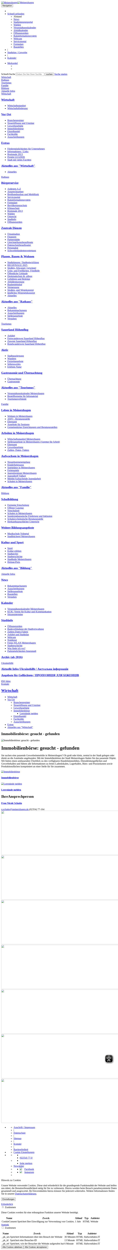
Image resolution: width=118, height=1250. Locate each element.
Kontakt (5, 684)
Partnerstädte (13, 239)
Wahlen (17, 24)
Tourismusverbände (16, 399)
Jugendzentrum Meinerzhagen (22, 473)
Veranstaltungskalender (25, 27)
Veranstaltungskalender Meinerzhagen (25, 393)
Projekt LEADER (16, 157)
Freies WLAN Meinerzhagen (21, 643)
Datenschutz (20, 1133)
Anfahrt (11, 335)
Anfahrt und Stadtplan (18, 634)
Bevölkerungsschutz (17, 205)
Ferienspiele (13, 470)
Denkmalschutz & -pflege (19, 276)
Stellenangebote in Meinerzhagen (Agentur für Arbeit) (33, 441)
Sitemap (17, 1138)
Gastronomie (13, 381)
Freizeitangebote (15, 361)
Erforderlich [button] (7, 1204)
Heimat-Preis (13, 562)
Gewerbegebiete (15, 126)
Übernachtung (14, 379)
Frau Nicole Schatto (11, 803)
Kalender (11, 58)
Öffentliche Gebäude (17, 273)
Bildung (5, 493)
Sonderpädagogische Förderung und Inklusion (29, 516)
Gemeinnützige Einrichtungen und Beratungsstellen (32, 427)
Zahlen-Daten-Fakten (17, 631)
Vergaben (12, 318)
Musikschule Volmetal (18, 533)
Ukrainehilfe (7, 663)
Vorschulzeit (13, 510)
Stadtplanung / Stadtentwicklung (23, 262)
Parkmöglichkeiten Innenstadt (21, 651)
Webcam (18, 38)
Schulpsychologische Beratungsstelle (25, 519)
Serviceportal (20, 41)
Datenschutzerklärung (25, 1193)
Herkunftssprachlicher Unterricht (23, 521)
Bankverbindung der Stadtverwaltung (25, 629)
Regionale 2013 (15, 154)
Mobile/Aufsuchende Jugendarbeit (24, 478)
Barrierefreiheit (21, 1149)
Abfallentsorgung (15, 281)
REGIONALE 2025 (17, 265)
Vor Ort (11, 699)
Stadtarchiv (12, 553)
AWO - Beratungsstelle (18, 419)
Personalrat (12, 247)
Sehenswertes (14, 364)
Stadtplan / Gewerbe (17, 52)
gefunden (15, 13)
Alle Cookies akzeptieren (36, 1247)
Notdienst (12, 640)
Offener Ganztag (15, 508)
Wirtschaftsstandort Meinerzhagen (23, 439)
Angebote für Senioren (18, 424)
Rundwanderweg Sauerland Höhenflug (26, 344)
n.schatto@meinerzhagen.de (15, 809)
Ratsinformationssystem (25, 36)
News (16, 19)
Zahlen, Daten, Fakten (18, 450)
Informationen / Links (17, 151)
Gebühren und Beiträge (18, 279)
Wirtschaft (6, 93)
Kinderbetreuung (15, 465)
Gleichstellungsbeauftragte (20, 242)
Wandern (11, 358)
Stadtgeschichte (14, 556)
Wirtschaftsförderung (17, 108)
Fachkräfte (12, 134)
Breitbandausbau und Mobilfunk (23, 194)
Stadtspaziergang (15, 355)
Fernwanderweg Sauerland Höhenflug (26, 338)
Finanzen (11, 236)
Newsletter (19, 1166)
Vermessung (13, 287)
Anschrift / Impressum (24, 1127)
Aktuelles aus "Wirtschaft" (20, 727)
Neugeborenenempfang (18, 462)
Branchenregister (15, 120)
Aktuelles (12, 171)
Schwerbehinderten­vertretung (21, 250)
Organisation (13, 234)
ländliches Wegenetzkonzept (21, 292)
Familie (4, 404)
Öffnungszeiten (21, 33)
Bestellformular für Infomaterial (22, 396)
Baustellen (19, 47)
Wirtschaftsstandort (16, 105)
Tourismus (6, 324)
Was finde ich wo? (16, 648)
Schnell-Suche (8, 74)
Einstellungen (8, 1199)
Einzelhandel (13, 131)
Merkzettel (12, 63)
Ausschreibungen (15, 137)
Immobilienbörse (15, 128)
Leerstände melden (29, 713)
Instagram (29, 1172)
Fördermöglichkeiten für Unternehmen (26, 148)
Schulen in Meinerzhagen (19, 481)
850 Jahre (6, 681)
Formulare (19, 44)
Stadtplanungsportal (23, 22)
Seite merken (26, 1163)
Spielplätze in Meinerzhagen (21, 467)
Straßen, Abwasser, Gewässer (21, 268)
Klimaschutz (13, 208)
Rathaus (5, 177)
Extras (10, 724)
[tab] (59, 1204)
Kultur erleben (14, 551)
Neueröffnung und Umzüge (20, 123)
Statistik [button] (5, 1224)
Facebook (29, 1169)
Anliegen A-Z (14, 189)
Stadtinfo (11, 219)
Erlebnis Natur (14, 367)
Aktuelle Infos (8, 574)
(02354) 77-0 (26, 1157)
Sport (10, 548)
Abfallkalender (21, 30)
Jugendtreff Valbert (16, 476)
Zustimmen (10, 1207)
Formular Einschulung (18, 505)
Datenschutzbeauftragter (19, 245)
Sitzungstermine (15, 614)
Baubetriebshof (14, 284)
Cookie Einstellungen (24, 1152)
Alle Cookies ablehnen (12, 1247)
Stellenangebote (15, 316)
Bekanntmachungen (17, 310)
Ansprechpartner (15, 191)
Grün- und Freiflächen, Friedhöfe (23, 270)
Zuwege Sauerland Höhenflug (22, 341)
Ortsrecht (11, 216)
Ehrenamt (12, 421)
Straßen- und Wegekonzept (20, 290)
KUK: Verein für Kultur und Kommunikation (29, 611)
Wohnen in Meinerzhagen (19, 416)
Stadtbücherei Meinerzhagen (21, 536)
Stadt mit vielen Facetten (19, 159)
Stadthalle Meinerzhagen (19, 559)
